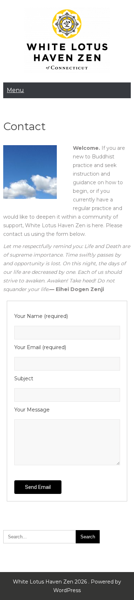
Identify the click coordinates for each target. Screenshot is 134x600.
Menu (15, 90)
